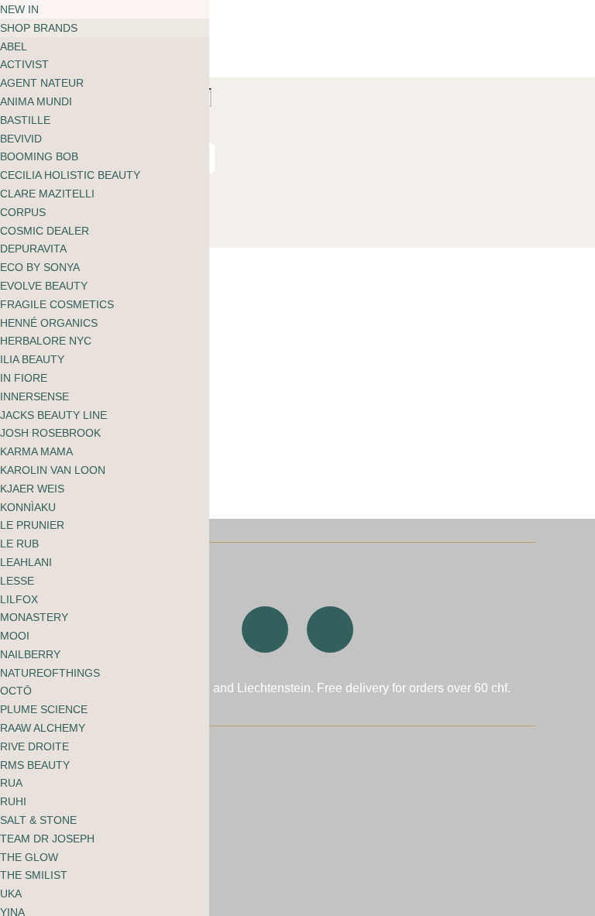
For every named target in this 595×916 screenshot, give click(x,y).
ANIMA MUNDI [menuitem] (36, 101)
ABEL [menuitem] (13, 46)
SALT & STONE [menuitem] (38, 820)
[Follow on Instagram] (265, 629)
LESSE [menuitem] (17, 581)
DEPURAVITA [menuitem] (33, 248)
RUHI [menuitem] (13, 801)
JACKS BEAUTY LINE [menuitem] (53, 415)
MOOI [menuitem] (14, 636)
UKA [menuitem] (11, 893)
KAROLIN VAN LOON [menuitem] (52, 470)
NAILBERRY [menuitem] (30, 654)
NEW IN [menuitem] (19, 9)
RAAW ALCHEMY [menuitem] (42, 728)
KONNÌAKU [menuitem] (28, 507)
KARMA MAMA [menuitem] (36, 451)
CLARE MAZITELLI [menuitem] (47, 193)
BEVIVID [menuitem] (21, 138)
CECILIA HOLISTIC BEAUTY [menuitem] (70, 175)
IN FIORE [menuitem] (23, 378)
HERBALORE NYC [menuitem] (45, 340)
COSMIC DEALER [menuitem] (44, 231)
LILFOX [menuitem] (19, 599)
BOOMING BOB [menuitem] (39, 156)
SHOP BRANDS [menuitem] (38, 28)
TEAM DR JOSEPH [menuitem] (47, 838)
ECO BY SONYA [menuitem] (40, 267)
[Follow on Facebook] (330, 629)
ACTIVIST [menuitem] (24, 64)
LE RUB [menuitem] (19, 543)
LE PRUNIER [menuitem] (32, 525)
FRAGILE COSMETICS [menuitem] (57, 304)
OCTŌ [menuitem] (16, 690)
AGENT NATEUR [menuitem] (42, 83)
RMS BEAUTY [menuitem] (35, 765)
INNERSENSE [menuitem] (34, 396)
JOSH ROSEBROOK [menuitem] (50, 433)
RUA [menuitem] (11, 783)
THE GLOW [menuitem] (29, 857)
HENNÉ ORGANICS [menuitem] (49, 323)
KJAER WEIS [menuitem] (32, 488)
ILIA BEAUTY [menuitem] (32, 359)
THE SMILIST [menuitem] (33, 875)
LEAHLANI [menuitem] (26, 562)
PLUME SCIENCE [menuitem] (44, 709)
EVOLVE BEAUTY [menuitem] (44, 286)
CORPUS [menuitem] (23, 212)
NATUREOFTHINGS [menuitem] (50, 673)
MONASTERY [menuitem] (34, 617)
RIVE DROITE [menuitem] (34, 746)
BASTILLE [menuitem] (25, 120)
